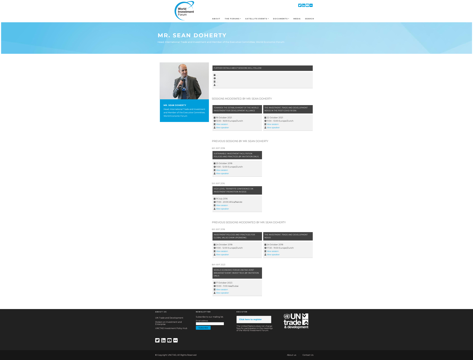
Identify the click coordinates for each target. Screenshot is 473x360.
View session (222, 124)
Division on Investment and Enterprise (168, 323)
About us (291, 355)
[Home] (183, 5)
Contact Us (308, 355)
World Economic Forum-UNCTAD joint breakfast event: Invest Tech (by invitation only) (236, 273)
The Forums (232, 19)
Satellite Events (256, 19)
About (216, 19)
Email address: (202, 321)
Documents (280, 19)
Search (309, 19)
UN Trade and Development (169, 318)
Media (297, 19)
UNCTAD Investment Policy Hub (171, 328)
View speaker (222, 127)
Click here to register (250, 319)
